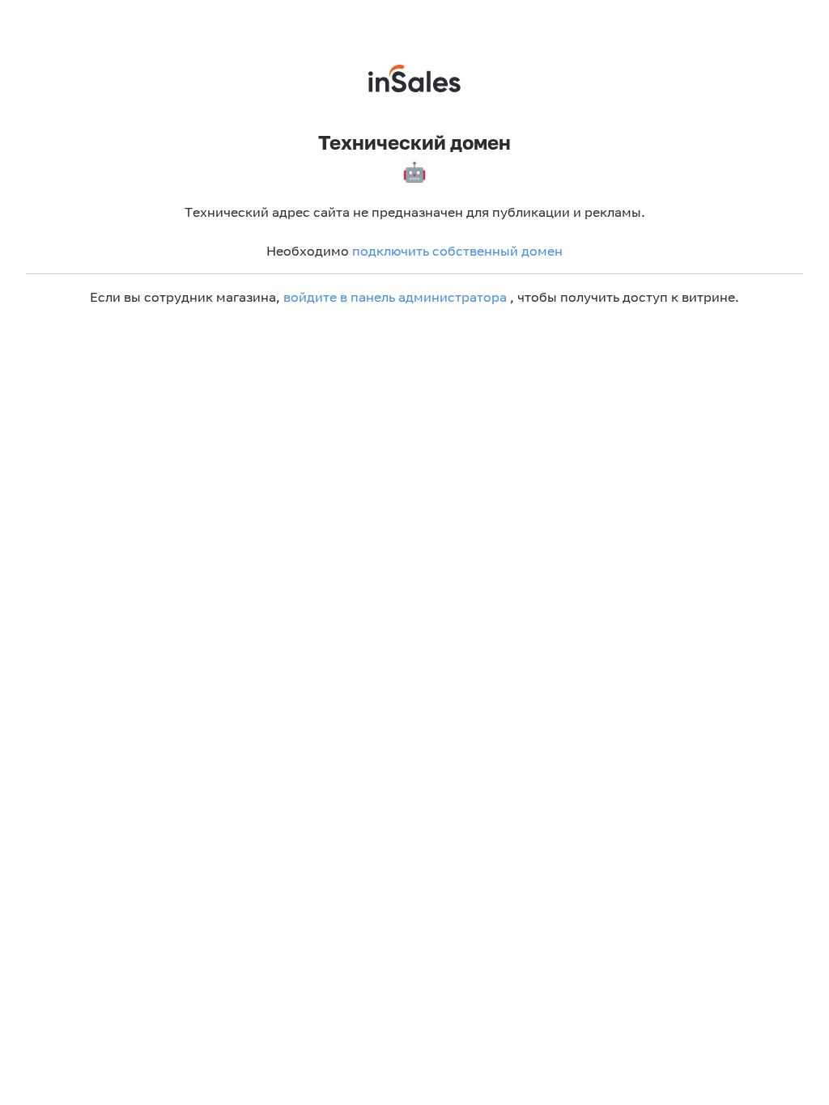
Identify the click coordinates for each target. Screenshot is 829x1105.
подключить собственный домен (457, 250)
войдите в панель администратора (395, 297)
